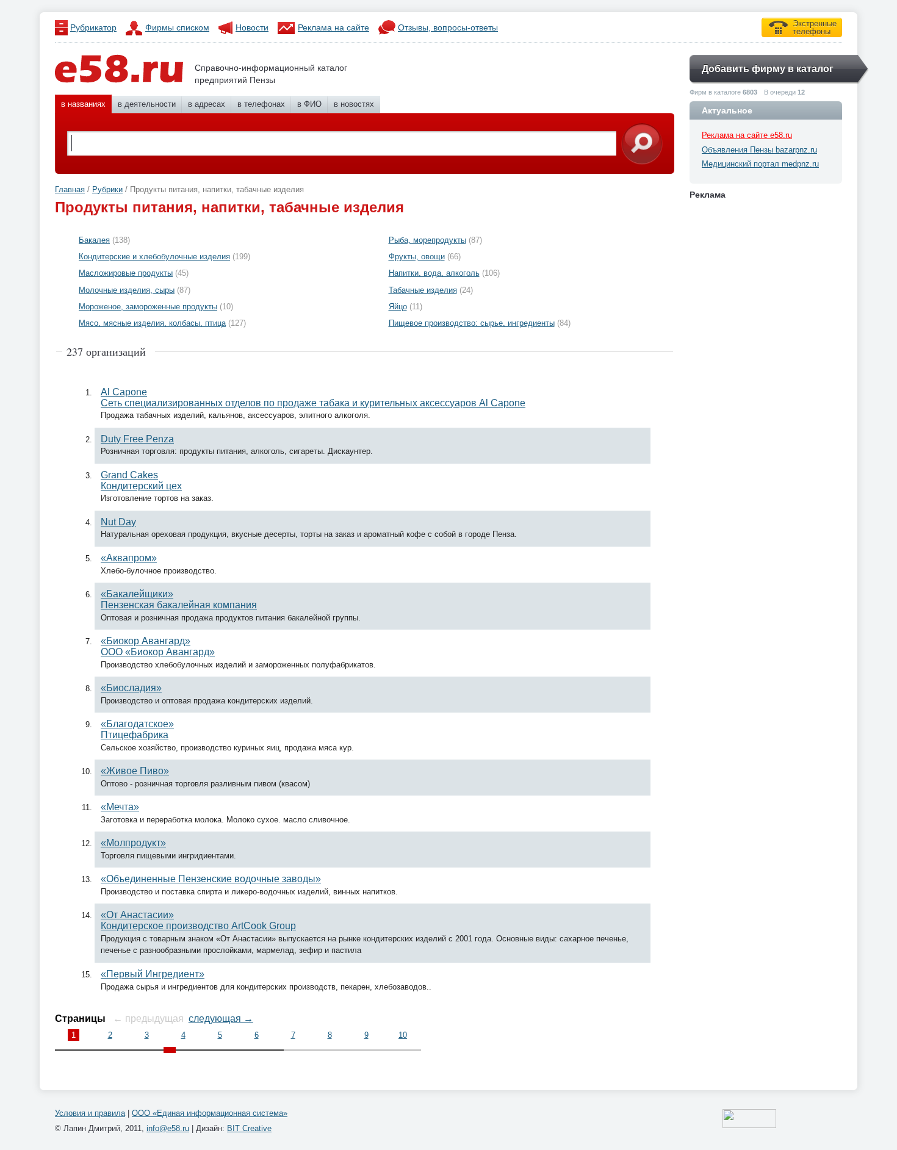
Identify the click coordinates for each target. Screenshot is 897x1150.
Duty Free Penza (137, 439)
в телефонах (261, 104)
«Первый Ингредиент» (152, 974)
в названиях (83, 104)
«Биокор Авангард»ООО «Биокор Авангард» (158, 646)
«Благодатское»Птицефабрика (137, 729)
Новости (252, 27)
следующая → (221, 1018)
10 (402, 1035)
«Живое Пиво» (135, 771)
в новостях (354, 104)
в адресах (206, 104)
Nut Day (118, 522)
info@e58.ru (167, 1128)
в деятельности (147, 104)
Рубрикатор (93, 27)
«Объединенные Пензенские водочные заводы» (211, 879)
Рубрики (107, 189)
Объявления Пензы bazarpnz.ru (759, 149)
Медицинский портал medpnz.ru (760, 163)
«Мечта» (120, 807)
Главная (70, 189)
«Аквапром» (129, 558)
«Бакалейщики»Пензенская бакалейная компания (179, 599)
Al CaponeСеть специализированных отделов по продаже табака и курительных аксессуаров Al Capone (313, 397)
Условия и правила (90, 1113)
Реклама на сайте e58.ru (747, 135)
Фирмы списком (177, 27)
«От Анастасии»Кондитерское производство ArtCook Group (198, 920)
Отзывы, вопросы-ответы (448, 27)
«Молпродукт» (133, 843)
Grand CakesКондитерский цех (141, 480)
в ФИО (309, 104)
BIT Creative (249, 1128)
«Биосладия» (131, 688)
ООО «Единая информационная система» (209, 1113)
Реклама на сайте (333, 27)
